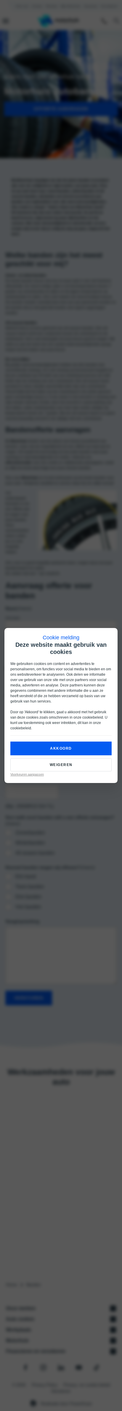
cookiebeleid (92, 717)
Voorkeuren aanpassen (27, 774)
